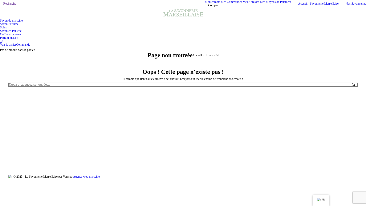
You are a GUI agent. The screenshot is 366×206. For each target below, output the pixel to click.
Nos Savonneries (356, 3)
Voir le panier (8, 44)
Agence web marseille (86, 176)
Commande (23, 44)
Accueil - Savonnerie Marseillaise (318, 3)
